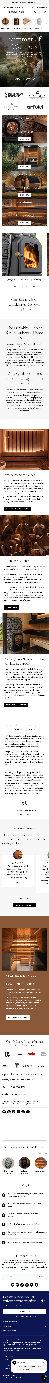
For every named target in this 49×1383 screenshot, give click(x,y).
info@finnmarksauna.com (17, 1110)
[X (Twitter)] (23, 1127)
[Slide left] (2, 286)
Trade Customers (8, 7)
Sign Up (41, 1293)
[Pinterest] (18, 1127)
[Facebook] (28, 1127)
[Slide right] (46, 286)
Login (17, 7)
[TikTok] (13, 1127)
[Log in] (40, 12)
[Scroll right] (46, 22)
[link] (24, 128)
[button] (6, 12)
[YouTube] (4, 1127)
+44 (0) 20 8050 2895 (14, 1103)
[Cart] (45, 12)
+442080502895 (41, 7)
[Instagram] (9, 1127)
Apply (23, 7)
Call (33, 7)
